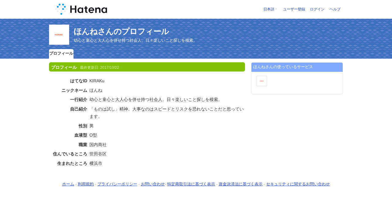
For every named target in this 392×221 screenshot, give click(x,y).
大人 (119, 99)
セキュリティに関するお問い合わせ (298, 184)
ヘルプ (335, 9)
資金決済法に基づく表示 (240, 184)
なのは (147, 109)
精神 (123, 109)
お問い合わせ (153, 184)
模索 (213, 99)
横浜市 (95, 163)
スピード (162, 109)
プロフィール (61, 53)
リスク (181, 109)
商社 (102, 144)
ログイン (317, 9)
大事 (136, 109)
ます (93, 116)
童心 (106, 99)
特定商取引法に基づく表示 (191, 184)
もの (98, 109)
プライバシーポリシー (117, 184)
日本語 (268, 9)
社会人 (155, 99)
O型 (93, 135)
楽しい (181, 99)
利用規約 (86, 184)
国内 (93, 144)
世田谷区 (98, 153)
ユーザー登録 (294, 9)
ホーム (68, 184)
